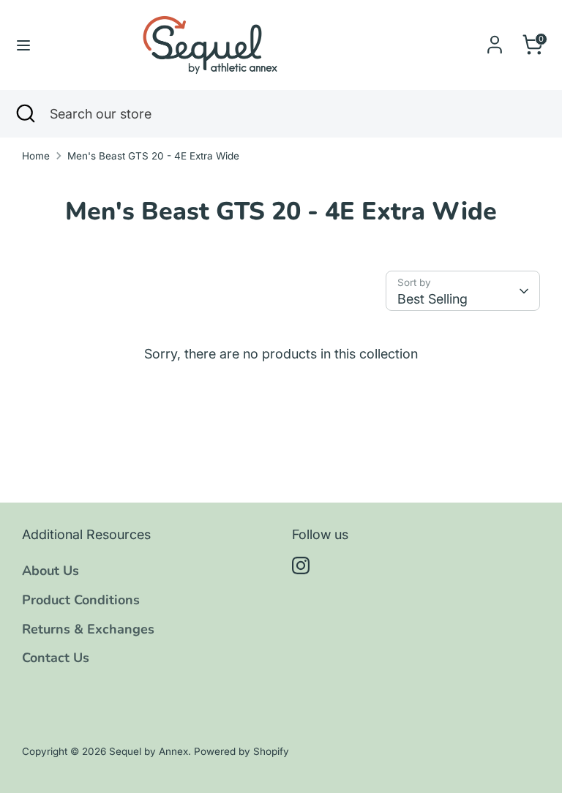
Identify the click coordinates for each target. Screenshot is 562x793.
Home (36, 156)
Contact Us (55, 657)
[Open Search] (25, 113)
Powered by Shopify (241, 751)
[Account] (494, 40)
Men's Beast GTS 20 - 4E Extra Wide (153, 156)
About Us (50, 570)
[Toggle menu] (23, 44)
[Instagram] (301, 565)
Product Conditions (81, 600)
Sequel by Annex (148, 751)
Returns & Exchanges (88, 629)
